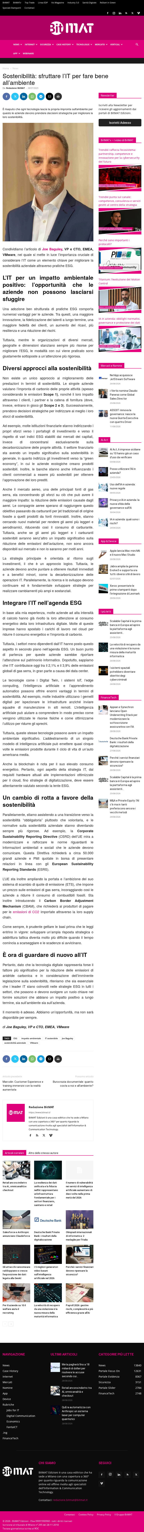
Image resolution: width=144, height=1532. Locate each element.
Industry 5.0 (73, 2)
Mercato (100, 44)
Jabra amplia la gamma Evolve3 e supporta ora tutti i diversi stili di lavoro (125, 570)
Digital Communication (21, 1416)
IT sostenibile (51, 1038)
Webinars (28, 53)
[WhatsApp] (32, 96)
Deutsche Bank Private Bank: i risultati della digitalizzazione (47, 1236)
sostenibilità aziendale (15, 1042)
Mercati (7, 1382)
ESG (15, 1038)
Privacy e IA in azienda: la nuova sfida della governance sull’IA (125, 503)
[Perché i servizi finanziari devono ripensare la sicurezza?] (79, 1254)
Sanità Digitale (89, 2)
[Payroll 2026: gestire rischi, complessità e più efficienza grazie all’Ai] (79, 1292)
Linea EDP (43, 2)
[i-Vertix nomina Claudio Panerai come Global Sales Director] (103, 393)
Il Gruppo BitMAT (123, 1514)
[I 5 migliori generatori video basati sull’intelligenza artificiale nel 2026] (48, 1254)
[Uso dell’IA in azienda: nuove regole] (103, 487)
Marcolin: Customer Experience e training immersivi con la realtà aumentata (23, 1085)
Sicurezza (45, 44)
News (16, 44)
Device (7, 1399)
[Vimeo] (138, 13)
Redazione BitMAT (15, 88)
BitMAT (6, 2)
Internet (30, 44)
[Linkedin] (120, 13)
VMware (34, 1042)
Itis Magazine (57, 2)
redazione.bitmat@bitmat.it (70, 1500)
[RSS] (126, 13)
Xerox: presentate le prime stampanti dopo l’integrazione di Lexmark (125, 589)
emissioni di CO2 (26, 911)
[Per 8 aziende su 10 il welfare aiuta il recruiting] (16, 1292)
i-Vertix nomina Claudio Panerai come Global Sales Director (123, 394)
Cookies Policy (86, 1514)
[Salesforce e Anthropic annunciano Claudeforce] (16, 1219)
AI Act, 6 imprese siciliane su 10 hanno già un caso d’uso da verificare (125, 453)
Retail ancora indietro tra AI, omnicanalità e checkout (15, 1186)
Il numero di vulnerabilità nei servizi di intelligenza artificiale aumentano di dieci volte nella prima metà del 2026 (79, 1190)
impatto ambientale (31, 1038)
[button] (136, 44)
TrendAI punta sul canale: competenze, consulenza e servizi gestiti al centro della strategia (120, 201)
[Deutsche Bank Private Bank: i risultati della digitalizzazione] (48, 1219)
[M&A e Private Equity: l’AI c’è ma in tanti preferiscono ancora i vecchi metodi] (103, 803)
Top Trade (29, 2)
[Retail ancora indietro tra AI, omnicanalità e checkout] (16, 1170)
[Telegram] (41, 96)
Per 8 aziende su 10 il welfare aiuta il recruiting (14, 1309)
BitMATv (17, 2)
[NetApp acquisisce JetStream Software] (103, 378)
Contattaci (29, 7)
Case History (63, 44)
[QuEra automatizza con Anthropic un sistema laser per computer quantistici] (55, 1410)
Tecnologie (82, 44)
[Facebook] (107, 13)
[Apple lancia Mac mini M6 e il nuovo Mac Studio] (103, 553)
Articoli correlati (14, 1153)
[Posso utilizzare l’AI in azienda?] (103, 471)
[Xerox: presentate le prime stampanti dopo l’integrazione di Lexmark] (103, 588)
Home (6, 68)
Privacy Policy (104, 1514)
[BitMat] (72, 28)
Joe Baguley (67, 1038)
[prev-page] (5, 1324)
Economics (13, 1421)
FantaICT (12, 1427)
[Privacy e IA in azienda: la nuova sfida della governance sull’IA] (103, 502)
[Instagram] (114, 13)
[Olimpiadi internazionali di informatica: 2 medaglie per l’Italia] (79, 1219)
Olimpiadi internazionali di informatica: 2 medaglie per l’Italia (79, 1236)
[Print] (58, 96)
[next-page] (11, 1324)
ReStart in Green (108, 2)
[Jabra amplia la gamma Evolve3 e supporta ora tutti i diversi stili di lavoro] (103, 569)
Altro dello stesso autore (43, 1153)
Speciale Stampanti (12, 7)
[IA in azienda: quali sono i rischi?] (103, 522)
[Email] (49, 96)
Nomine (8, 1388)
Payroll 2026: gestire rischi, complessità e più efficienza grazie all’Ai (79, 1309)
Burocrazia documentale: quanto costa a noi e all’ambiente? (73, 1083)
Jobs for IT (13, 1410)
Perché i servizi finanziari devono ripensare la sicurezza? (79, 1271)
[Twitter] (132, 13)
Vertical (115, 44)
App (15, 53)
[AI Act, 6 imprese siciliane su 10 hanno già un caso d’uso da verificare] (103, 452)
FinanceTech (10, 1438)
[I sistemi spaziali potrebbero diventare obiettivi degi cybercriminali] (103, 670)
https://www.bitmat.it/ (39, 1112)
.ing (5, 1432)
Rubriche (8, 1404)
